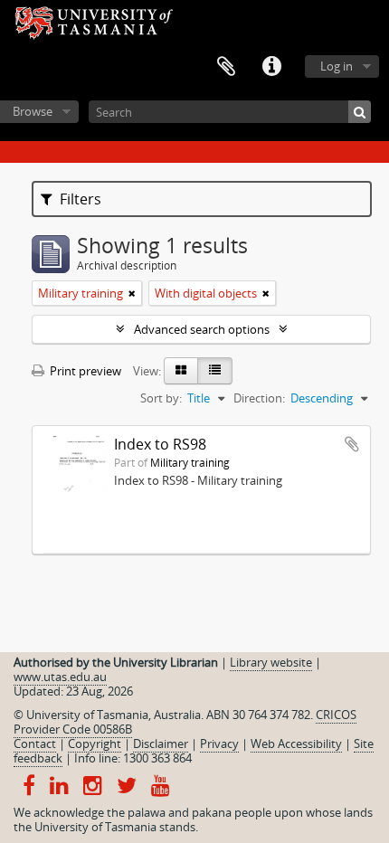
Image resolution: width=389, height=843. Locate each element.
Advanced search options (202, 329)
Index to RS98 (160, 444)
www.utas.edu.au (60, 676)
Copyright (94, 743)
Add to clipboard (352, 444)
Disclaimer (160, 743)
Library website (271, 662)
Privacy (219, 743)
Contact (35, 743)
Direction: (259, 398)
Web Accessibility (296, 743)
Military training (190, 462)
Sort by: (161, 398)
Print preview (84, 371)
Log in (336, 66)
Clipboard (226, 67)
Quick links (271, 67)
